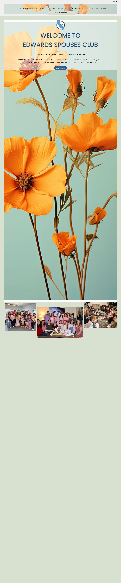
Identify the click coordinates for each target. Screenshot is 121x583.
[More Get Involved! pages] (46, 8)
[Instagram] (114, 1)
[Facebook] (116, 1)
